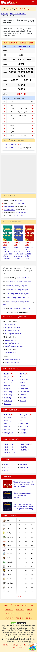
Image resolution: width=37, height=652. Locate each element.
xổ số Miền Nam (22, 278)
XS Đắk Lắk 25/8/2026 (12, 343)
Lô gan (29, 618)
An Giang (10, 294)
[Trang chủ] (9, 2)
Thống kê (19, 618)
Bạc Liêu (10, 286)
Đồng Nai (25, 290)
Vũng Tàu (23, 286)
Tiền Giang (22, 308)
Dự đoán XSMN (6, 244)
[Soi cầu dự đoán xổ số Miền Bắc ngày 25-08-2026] (29, 233)
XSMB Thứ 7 (24, 450)
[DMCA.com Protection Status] (18, 623)
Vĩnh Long (27, 298)
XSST (14, 46)
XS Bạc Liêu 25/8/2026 (12, 328)
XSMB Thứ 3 (24, 444)
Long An (5, 304)
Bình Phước (11, 302)
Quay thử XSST (9, 206)
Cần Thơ (10, 290)
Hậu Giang (20, 302)
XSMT (32, 605)
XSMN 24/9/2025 (26, 43)
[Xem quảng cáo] (32, 647)
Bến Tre (16, 286)
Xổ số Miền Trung (22, 9)
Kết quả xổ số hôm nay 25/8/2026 (14, 317)
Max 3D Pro (24, 467)
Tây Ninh (27, 294)
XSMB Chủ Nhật (9, 453)
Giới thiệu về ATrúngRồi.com (13, 645)
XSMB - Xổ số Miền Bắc (11, 439)
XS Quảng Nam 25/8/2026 (14, 346)
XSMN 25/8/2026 (10, 325)
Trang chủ (8, 605)
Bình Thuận (19, 294)
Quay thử (9, 618)
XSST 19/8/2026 (10, 145)
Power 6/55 (8, 464)
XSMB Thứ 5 (24, 447)
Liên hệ (21, 647)
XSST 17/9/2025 (25, 145)
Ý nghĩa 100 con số (9, 515)
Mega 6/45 (23, 464)
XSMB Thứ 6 (8, 450)
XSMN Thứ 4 (13, 43)
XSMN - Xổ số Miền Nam (11, 369)
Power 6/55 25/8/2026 (12, 359)
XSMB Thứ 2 (8, 444)
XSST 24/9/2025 (24, 46)
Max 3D (7, 467)
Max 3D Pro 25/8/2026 (12, 362)
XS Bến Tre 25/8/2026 (12, 331)
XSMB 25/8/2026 (10, 353)
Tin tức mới (7, 477)
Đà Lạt (29, 308)
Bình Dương (11, 298)
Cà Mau (10, 282)
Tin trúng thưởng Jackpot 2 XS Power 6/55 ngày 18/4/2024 (22, 495)
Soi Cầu (28, 614)
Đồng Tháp (27, 282)
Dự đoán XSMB (28, 244)
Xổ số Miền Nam (17, 216)
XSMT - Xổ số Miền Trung (11, 410)
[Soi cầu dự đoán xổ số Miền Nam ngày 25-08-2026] (7, 233)
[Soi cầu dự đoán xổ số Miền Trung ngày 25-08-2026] (18, 233)
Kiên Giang (14, 308)
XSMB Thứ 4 (8, 447)
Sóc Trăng (17, 290)
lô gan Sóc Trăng (21, 213)
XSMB (17, 605)
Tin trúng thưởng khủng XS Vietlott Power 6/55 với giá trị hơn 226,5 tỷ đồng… (23, 484)
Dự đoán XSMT (17, 244)
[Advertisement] (18, 173)
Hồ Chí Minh (17, 282)
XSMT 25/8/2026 (10, 340)
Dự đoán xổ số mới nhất (12, 222)
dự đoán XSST (20, 203)
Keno (6, 470)
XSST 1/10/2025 (10, 148)
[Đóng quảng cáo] (35, 644)
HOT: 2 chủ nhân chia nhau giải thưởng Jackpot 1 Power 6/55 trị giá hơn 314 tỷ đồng (23, 506)
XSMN (5, 43)
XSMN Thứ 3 (19, 200)
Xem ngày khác (27, 148)
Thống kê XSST (9, 209)
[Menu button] (33, 2)
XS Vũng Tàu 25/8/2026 (13, 334)
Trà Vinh (20, 298)
